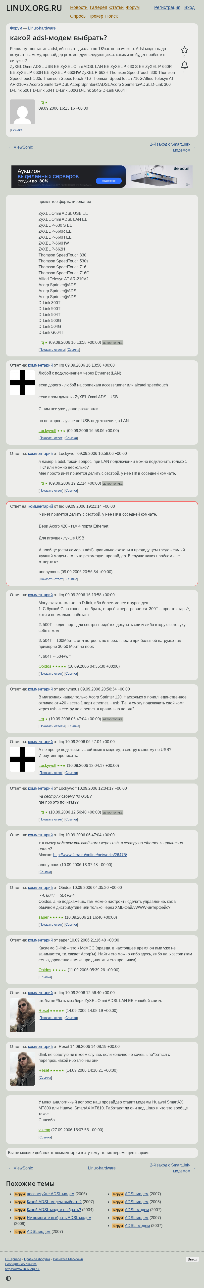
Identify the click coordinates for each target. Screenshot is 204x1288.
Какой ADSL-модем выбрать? (54, 1202)
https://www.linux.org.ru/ (22, 1269)
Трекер (96, 16)
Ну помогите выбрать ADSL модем (59, 1218)
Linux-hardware (42, 28)
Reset (44, 1010)
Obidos (45, 666)
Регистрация (167, 7)
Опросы (78, 16)
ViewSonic (23, 147)
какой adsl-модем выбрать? (58, 37)
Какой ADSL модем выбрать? (54, 1210)
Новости (79, 7)
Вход (189, 7)
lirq (41, 102)
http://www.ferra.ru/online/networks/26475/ (90, 855)
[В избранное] (184, 50)
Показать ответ (51, 438)
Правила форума (37, 1259)
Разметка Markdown (68, 1259)
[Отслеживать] (184, 65)
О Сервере (13, 1259)
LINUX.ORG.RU (34, 7)
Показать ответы (52, 350)
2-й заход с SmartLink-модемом (170, 147)
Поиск (111, 16)
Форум (133, 7)
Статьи (116, 7)
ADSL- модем (137, 1226)
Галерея (98, 7)
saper (44, 917)
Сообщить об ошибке (21, 1264)
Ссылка (16, 130)
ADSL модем (39, 1231)
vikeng (44, 1130)
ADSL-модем (137, 1210)
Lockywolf (47, 431)
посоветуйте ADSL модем (50, 1194)
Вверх (192, 1259)
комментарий (40, 365)
